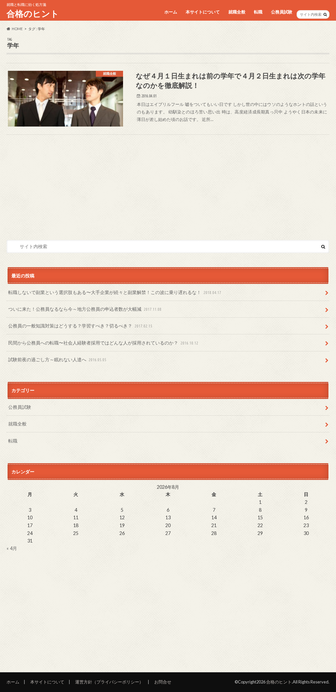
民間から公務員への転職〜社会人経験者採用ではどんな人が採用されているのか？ (103, 343)
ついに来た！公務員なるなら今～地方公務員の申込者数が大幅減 (84, 309)
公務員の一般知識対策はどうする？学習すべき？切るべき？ (80, 325)
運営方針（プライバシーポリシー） (109, 681)
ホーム (170, 11)
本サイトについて (203, 11)
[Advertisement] (168, 181)
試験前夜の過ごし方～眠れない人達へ (57, 359)
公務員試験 (281, 11)
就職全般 (236, 11)
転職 (258, 11)
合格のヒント (33, 13)
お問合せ (162, 681)
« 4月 (12, 548)
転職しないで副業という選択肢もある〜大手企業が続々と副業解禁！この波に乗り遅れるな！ (114, 292)
